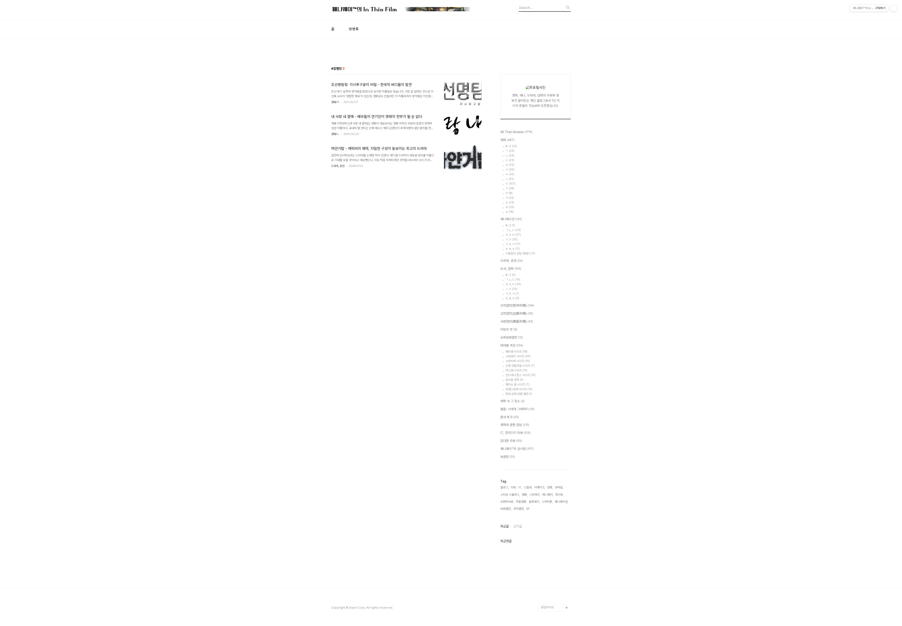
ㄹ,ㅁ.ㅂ (513, 234)
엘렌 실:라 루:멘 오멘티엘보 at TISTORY (556, 513)
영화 (507, 140)
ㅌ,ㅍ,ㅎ (512, 249)
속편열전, (505, 508)
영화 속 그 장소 (512, 401)
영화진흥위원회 (550, 592)
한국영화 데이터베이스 (554, 495)
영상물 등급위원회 (552, 585)
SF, (528, 508)
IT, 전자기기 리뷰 (515, 433)
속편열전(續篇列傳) (516, 321)
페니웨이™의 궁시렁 (516, 449)
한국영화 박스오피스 (553, 600)
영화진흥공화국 (550, 465)
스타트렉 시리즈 (517, 361)
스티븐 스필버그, (510, 494)
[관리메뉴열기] (893, 8)
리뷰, (514, 487)
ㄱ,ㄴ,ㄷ (513, 230)
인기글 (517, 526)
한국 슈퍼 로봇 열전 (518, 394)
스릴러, (528, 487)
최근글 (504, 526)
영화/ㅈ (335, 102)
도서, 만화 (510, 268)
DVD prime (548, 427)
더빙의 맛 (508, 329)
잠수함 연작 (514, 380)
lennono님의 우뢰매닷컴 (555, 483)
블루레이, (534, 501)
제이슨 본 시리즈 (517, 384)
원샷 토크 (509, 417)
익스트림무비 (549, 472)
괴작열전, (518, 508)
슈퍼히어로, (507, 501)
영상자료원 (547, 502)
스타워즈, (534, 494)
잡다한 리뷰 (511, 441)
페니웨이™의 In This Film (553, 558)
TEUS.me (547, 412)
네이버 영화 (548, 419)
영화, (525, 494)
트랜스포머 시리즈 (519, 389)
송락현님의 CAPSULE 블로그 (554, 528)
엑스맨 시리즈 (516, 370)
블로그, (504, 487)
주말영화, (521, 501)
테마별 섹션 (511, 345)
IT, (520, 487)
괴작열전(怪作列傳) (517, 305)
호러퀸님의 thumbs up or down (555, 573)
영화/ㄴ (335, 134)
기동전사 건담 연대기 (520, 253)
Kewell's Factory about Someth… (552, 543)
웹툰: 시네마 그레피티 (517, 409)
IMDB (544, 435)
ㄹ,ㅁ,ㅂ (513, 284)
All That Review (516, 132)
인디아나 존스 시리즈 (520, 375)
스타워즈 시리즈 (518, 356)
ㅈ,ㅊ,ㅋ (512, 244)
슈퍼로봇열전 (511, 337)
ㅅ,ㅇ (511, 239)
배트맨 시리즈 (516, 351)
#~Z (511, 146)
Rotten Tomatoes (553, 442)
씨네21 (545, 457)
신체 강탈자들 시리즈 (520, 365)
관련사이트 (547, 607)
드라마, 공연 (337, 166)
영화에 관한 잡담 (514, 425)
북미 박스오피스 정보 (553, 450)
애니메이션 (511, 219)
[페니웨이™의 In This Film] (401, 9)
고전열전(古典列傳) (516, 313)
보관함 (507, 457)
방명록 (354, 29)
